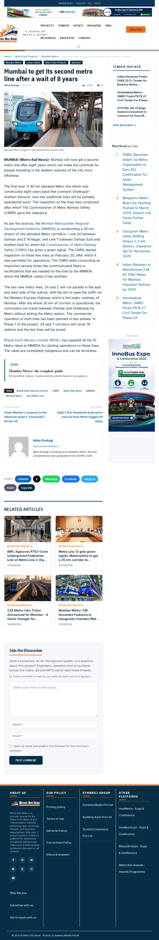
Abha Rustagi (11, 85)
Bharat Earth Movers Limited (32, 390)
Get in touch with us (23, 917)
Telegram (89, 479)
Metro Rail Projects (26, 56)
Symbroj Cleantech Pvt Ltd (95, 833)
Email (10, 487)
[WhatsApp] (31, 869)
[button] (78, 46)
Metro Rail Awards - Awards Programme (132, 868)
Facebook (71, 479)
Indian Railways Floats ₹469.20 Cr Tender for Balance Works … (132, 80)
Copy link (26, 487)
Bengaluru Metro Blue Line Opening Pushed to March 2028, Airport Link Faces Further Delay (137, 210)
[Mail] (13, 869)
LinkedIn (23, 479)
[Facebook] (149, 3)
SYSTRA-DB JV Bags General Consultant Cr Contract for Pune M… (132, 112)
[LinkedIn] (130, 3)
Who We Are (18, 893)
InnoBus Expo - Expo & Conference (133, 831)
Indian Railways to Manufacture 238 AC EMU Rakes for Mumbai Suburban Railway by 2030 (137, 276)
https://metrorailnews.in (46, 446)
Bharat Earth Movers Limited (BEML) (32, 340)
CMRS (55, 390)
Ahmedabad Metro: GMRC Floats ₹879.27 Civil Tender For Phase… (133, 96)
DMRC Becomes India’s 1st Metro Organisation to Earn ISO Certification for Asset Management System (135, 172)
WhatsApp (51, 479)
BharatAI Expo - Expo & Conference (133, 850)
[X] (22, 869)
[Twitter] (136, 3)
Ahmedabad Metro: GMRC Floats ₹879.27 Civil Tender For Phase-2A (135, 308)
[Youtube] (143, 3)
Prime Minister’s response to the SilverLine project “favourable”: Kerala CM (25, 416)
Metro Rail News (73, 390)
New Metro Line (35, 395)
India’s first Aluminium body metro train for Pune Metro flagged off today (80, 416)
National (76, 62)
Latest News (33, 62)
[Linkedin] (31, 860)
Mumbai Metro (50, 56)
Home (7, 56)
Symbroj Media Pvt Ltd (98, 804)
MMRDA (90, 390)
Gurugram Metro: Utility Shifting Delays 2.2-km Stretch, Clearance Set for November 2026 (137, 243)
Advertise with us (21, 905)
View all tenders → (124, 125)
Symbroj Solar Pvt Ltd (97, 817)
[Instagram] (22, 860)
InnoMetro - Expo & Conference (131, 812)
